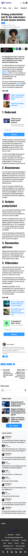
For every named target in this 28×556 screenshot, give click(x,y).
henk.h (6, 470)
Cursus (22, 543)
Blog (5, 543)
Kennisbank (10, 534)
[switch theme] (24, 3)
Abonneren (14, 134)
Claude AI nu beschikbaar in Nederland (17, 104)
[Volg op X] (3, 356)
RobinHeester (8, 436)
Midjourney (5, 73)
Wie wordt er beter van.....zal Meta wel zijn (12, 474)
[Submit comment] (25, 390)
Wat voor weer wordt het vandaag (10, 481)
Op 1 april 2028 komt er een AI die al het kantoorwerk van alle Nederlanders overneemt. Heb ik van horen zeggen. (14, 504)
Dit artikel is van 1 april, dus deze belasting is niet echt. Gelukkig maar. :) (14, 488)
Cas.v (6, 445)
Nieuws (5, 8)
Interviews (24, 540)
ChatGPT (4, 71)
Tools (9, 8)
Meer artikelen (14, 426)
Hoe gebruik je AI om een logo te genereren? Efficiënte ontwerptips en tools (17, 311)
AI (17, 57)
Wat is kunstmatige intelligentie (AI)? (14, 537)
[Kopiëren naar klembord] (26, 49)
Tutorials (16, 543)
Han (6, 492)
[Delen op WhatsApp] (13, 49)
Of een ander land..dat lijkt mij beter (10, 496)
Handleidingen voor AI (8, 546)
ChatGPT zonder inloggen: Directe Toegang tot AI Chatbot (17, 97)
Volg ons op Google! (20, 546)
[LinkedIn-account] (12, 552)
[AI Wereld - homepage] (6, 3)
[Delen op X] (20, 49)
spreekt (19, 83)
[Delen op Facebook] (17, 49)
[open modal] (26, 3)
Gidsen (16, 8)
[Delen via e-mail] (23, 49)
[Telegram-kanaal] (25, 552)
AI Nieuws (18, 534)
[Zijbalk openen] (1, 8)
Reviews (10, 543)
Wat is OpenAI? (15, 540)
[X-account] (3, 552)
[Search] (21, 3)
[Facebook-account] (7, 552)
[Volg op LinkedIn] (6, 356)
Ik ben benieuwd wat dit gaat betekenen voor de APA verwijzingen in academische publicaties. (14, 467)
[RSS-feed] (16, 552)
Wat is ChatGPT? (5, 540)
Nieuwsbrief (24, 8)
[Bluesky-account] (20, 552)
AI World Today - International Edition (14, 548)
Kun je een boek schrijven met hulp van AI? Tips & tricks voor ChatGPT (17, 303)
